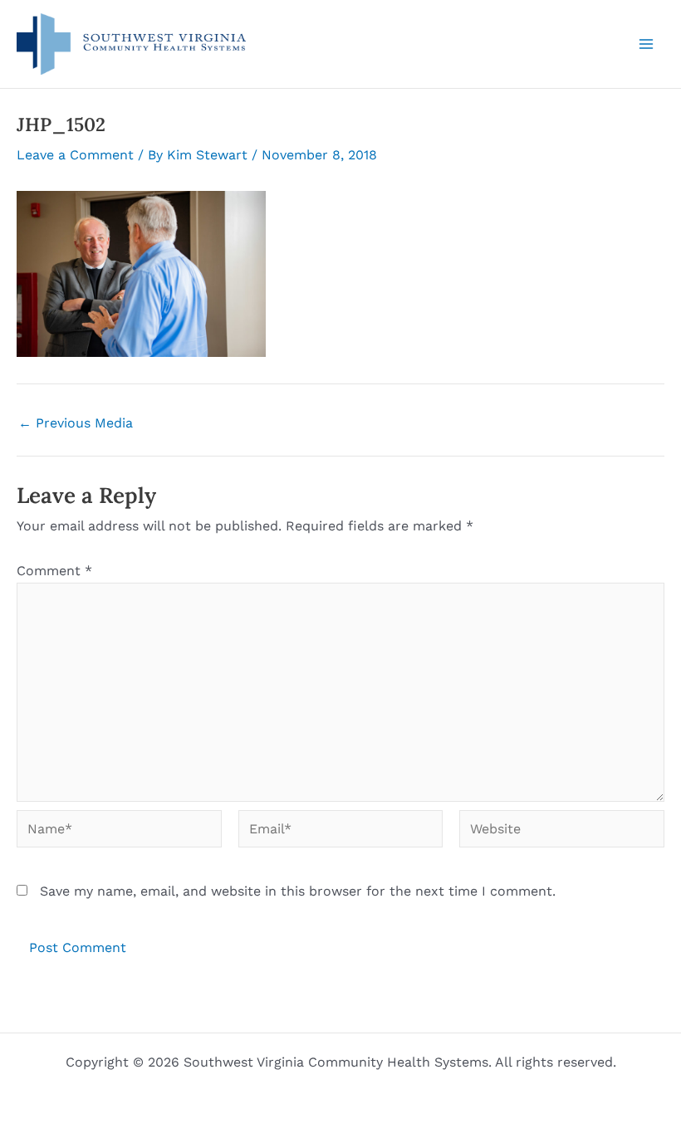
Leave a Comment (75, 155)
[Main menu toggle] (646, 44)
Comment (54, 571)
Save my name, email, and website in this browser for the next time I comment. (298, 891)
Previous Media (75, 423)
